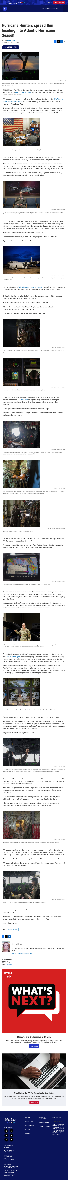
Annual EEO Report (44, 1126)
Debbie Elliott (11, 40)
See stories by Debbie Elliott (22, 953)
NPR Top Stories (12, 929)
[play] (4, 9)
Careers (27, 1133)
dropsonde (24, 400)
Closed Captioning (44, 1122)
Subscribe (34, 1102)
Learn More (34, 1046)
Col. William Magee (13, 657)
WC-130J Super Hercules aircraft (30, 287)
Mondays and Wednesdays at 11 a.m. (34, 1037)
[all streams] (65, 8)
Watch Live (48, 2)
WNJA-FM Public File (58, 1127)
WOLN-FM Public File (58, 1130)
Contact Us (28, 1117)
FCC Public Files (57, 1117)
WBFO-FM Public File (58, 1128)
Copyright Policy (29, 1125)
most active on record (23, 92)
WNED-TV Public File (58, 1124)
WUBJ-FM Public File (58, 1131)
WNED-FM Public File (58, 1126)
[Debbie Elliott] (6, 946)
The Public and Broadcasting (57, 1133)
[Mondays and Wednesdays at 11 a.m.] (34, 1001)
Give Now (60, 3)
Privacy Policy (29, 1121)
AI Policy (27, 1129)
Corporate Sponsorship (42, 1118)
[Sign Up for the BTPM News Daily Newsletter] (34, 1071)
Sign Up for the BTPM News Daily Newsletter (34, 1093)
